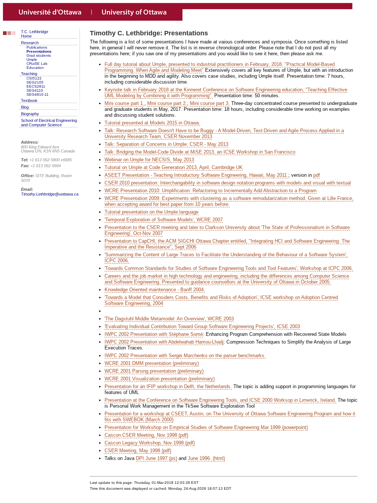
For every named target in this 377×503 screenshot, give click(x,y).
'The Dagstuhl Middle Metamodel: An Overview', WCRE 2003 (169, 318)
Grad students (39, 55)
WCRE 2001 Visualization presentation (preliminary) (160, 378)
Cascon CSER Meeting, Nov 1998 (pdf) (146, 435)
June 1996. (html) (206, 458)
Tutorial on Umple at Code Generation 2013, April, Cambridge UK (174, 167)
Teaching (29, 73)
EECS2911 (36, 86)
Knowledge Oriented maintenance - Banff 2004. (155, 289)
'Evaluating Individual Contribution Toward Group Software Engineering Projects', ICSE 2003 (202, 326)
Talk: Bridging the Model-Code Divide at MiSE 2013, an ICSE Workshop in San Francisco (200, 152)
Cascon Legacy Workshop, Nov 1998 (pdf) (150, 443)
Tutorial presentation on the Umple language (151, 212)
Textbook (29, 100)
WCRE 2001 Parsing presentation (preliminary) (154, 371)
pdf (316, 175)
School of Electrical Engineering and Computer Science (49, 122)
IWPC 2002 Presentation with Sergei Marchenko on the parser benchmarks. (185, 355)
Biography (30, 114)
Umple (32, 59)
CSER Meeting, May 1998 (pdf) (138, 450)
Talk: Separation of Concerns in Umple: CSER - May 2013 (166, 144)
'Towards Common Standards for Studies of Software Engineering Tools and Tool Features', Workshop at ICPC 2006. (229, 268)
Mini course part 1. (124, 103)
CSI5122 (34, 78)
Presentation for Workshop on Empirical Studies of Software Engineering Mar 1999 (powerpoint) (206, 427)
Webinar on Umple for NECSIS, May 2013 (149, 159)
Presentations (39, 51)
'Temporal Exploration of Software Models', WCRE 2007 (164, 219)
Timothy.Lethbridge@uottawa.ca (49, 194)
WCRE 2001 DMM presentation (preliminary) (152, 363)
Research (30, 43)
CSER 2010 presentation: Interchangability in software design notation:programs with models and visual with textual (228, 183)
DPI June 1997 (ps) (156, 458)
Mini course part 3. (210, 103)
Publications (37, 47)
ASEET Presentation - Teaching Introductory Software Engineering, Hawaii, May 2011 (196, 175)
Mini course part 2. (167, 103)
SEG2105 (35, 82)
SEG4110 (35, 90)
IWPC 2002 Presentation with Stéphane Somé (154, 334)
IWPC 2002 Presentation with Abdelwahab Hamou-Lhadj (164, 342)
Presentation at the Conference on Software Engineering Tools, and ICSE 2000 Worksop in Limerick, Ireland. (220, 400)
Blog (25, 107)
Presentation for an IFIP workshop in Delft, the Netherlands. (168, 386)
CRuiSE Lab (37, 63)
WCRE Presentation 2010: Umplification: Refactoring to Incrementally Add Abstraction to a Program (211, 190)
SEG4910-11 (38, 94)
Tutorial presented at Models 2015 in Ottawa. (152, 123)
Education (35, 68)
